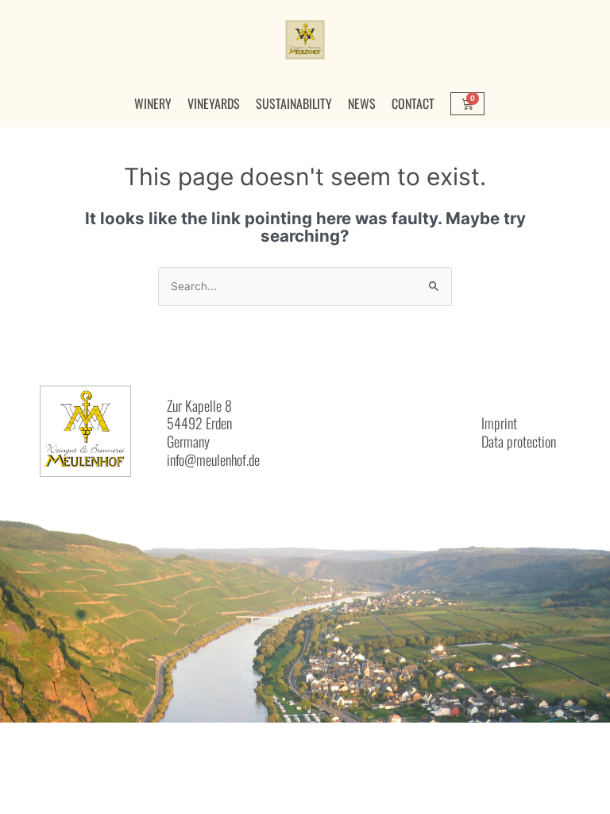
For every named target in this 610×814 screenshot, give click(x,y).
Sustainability (294, 103)
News (362, 103)
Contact (413, 103)
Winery (153, 103)
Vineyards (213, 103)
